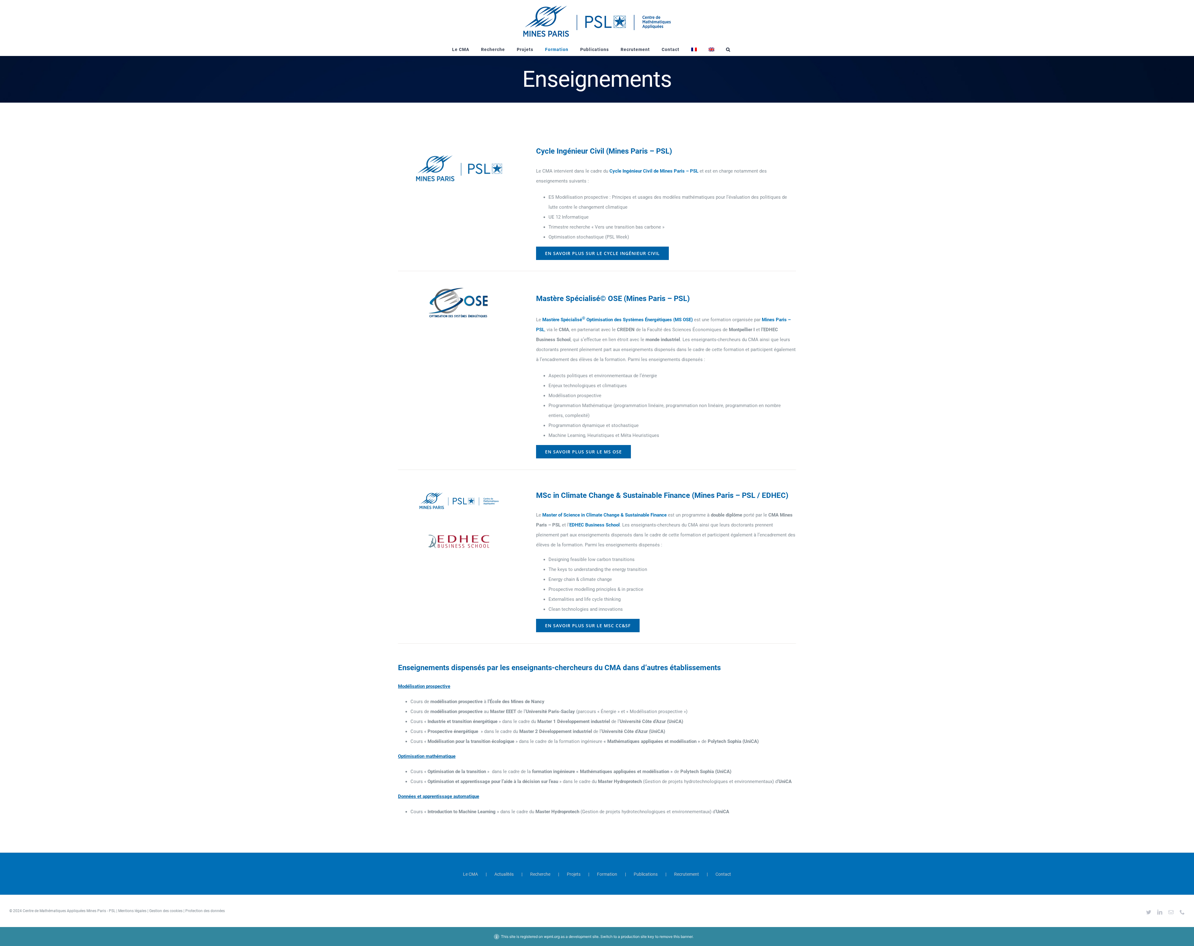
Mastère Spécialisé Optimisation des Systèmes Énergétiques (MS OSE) (617, 319)
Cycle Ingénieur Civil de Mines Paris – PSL (653, 171)
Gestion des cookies (166, 911)
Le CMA (470, 874)
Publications (646, 874)
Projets (574, 874)
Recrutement (686, 874)
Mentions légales (132, 911)
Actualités (504, 874)
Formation (607, 874)
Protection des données (205, 911)
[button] (728, 49)
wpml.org (552, 936)
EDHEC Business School (594, 525)
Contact (723, 874)
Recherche (540, 874)
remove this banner (675, 936)
